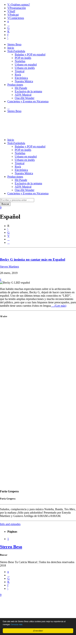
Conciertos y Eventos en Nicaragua (28, 101)
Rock (18, 74)
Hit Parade (21, 88)
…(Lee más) (58, 305)
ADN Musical (23, 94)
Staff (12, 11)
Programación (18, 7)
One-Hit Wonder (24, 98)
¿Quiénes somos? (20, 4)
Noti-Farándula (16, 51)
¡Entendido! (38, 630)
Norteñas (20, 61)
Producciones (15, 84)
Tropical (19, 71)
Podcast (14, 14)
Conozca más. (17, 624)
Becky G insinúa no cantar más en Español (32, 259)
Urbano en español (26, 64)
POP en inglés (23, 57)
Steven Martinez (9, 266)
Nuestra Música (24, 81)
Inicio (10, 47)
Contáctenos (17, 18)
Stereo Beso (14, 44)
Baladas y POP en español (30, 54)
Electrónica (21, 78)
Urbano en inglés (25, 67)
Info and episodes (10, 524)
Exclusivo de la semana (28, 91)
